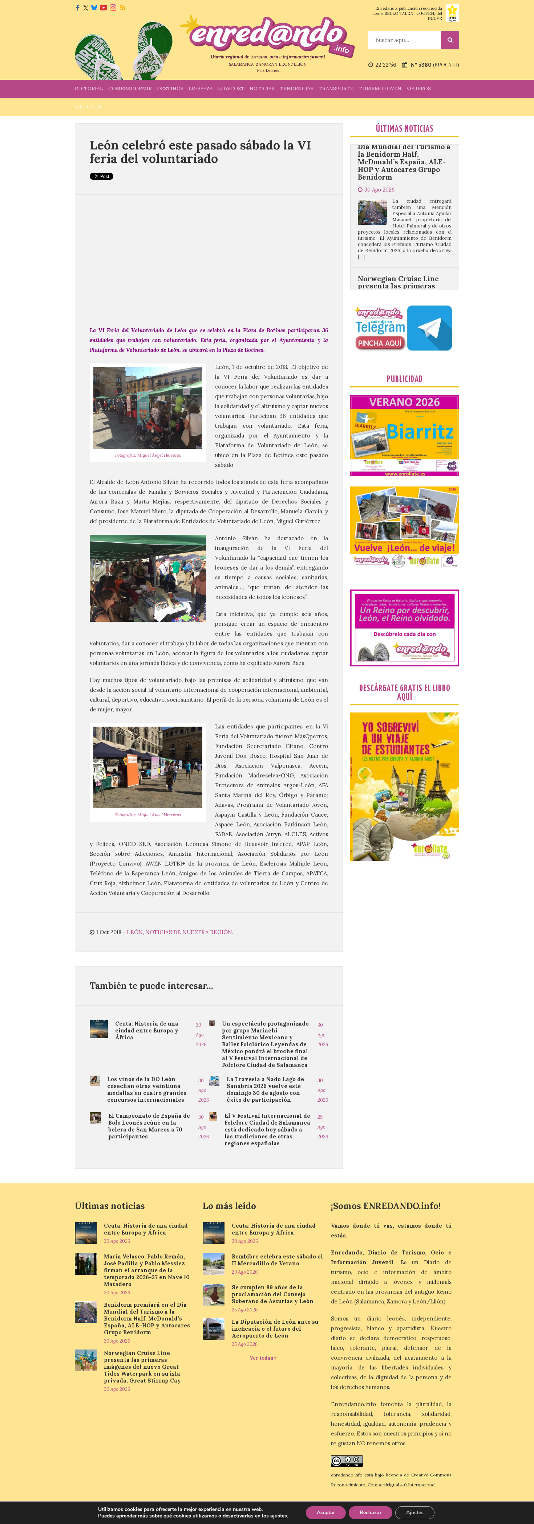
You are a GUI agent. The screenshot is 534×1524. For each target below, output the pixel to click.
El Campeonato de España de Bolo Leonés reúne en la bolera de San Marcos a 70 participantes (149, 1126)
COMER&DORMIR (130, 88)
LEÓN (135, 932)
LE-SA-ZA (201, 88)
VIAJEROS (418, 88)
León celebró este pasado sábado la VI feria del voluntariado (200, 151)
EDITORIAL (89, 88)
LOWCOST (231, 88)
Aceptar (326, 1512)
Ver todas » (263, 1358)
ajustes (278, 1516)
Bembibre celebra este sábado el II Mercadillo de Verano (277, 1260)
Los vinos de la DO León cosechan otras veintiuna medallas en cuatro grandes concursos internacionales (146, 1089)
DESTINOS (170, 88)
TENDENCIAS (296, 88)
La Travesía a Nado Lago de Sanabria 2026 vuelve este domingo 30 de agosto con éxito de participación (265, 1089)
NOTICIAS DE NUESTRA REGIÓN (188, 932)
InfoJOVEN (88, 106)
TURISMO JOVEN (380, 88)
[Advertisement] (209, 260)
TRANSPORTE (336, 88)
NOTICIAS (262, 88)
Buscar (450, 40)
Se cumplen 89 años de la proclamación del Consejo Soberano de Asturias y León (272, 1294)
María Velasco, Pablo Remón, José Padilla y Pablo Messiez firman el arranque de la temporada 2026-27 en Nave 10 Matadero (147, 1270)
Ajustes (415, 1512)
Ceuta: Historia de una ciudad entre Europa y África (146, 1030)
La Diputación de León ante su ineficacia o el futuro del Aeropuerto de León (275, 1328)
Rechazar (370, 1512)
